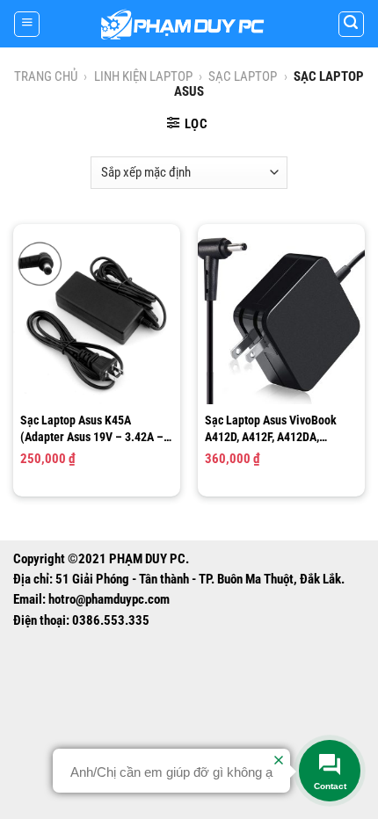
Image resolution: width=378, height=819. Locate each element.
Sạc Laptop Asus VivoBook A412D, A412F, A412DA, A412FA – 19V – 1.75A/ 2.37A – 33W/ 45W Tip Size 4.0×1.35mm (278, 428)
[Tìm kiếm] (351, 24)
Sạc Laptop (242, 76)
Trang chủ (45, 76)
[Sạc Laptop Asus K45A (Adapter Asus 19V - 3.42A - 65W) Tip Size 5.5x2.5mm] (96, 320)
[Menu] (27, 24)
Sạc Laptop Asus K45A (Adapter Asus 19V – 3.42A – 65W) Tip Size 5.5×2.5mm (92, 428)
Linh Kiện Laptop (143, 76)
